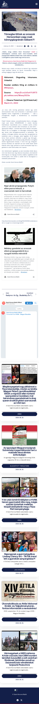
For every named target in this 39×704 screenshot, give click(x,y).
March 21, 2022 (11, 103)
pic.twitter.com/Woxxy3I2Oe (17, 95)
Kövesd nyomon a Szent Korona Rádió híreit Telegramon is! (19, 61)
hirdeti (33, 52)
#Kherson (8, 88)
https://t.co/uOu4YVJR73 (26, 92)
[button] (25, 46)
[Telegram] (18, 700)
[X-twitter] (21, 700)
